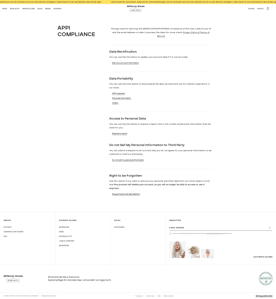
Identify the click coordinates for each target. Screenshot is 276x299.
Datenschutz (65, 236)
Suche (251, 9)
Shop (4, 9)
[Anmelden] (270, 228)
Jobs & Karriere (66, 241)
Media (48, 9)
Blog (40, 9)
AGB (158, 296)
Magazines (64, 245)
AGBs (61, 232)
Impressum (64, 227)
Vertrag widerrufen (264, 296)
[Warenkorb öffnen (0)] (268, 8)
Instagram (119, 227)
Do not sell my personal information (128, 160)
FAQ (5, 236)
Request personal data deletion (126, 194)
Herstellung (28, 9)
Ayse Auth (15, 9)
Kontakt (58, 9)
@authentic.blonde (263, 257)
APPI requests (118, 93)
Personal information (121, 98)
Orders (115, 103)
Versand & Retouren (13, 232)
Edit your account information (125, 63)
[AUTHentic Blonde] (135, 8)
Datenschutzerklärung (214, 233)
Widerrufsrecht (168, 296)
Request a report (119, 133)
